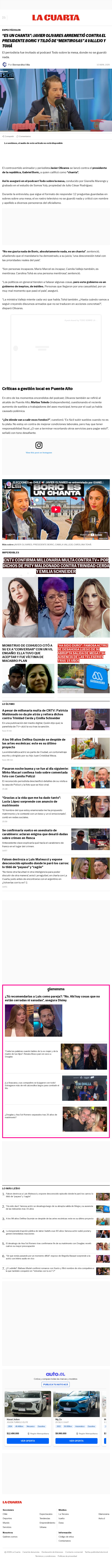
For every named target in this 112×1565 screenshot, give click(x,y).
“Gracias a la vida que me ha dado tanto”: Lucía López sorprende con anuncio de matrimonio (31, 801)
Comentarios (25, 136)
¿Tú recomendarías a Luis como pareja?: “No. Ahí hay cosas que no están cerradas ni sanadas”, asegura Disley (52, 998)
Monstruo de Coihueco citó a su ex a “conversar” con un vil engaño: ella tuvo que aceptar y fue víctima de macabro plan (27, 653)
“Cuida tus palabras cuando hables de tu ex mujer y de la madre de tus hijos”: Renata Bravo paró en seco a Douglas (31, 1054)
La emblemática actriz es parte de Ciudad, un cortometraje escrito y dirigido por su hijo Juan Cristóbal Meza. (34, 753)
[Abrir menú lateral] (4, 17)
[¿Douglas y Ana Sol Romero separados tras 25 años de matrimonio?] (85, 1119)
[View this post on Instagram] (39, 348)
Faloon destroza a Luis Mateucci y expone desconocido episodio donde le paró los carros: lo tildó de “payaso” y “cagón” (35, 863)
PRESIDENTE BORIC (43, 544)
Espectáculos (11, 30)
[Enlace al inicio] (56, 989)
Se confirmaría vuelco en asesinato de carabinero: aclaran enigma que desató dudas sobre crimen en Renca (35, 834)
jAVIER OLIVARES (23, 544)
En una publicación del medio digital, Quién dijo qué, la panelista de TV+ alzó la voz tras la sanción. (32, 724)
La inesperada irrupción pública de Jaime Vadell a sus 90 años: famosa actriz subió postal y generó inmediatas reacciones (48, 1232)
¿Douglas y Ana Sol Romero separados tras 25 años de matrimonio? (31, 1116)
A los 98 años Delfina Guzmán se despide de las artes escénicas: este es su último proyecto (33, 743)
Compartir (9, 136)
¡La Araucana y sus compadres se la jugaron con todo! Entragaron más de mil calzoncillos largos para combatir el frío (32, 1085)
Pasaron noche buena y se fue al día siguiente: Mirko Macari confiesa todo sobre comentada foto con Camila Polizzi (35, 772)
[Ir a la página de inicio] (56, 17)
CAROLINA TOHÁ (82, 544)
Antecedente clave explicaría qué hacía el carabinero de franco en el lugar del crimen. (33, 844)
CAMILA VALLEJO (64, 544)
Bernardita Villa (21, 64)
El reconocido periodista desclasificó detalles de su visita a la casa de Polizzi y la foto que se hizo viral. (34, 782)
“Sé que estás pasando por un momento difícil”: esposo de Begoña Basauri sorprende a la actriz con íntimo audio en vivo (48, 1257)
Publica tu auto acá (55, 1384)
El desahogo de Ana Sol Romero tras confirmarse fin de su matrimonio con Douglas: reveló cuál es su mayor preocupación (48, 1245)
